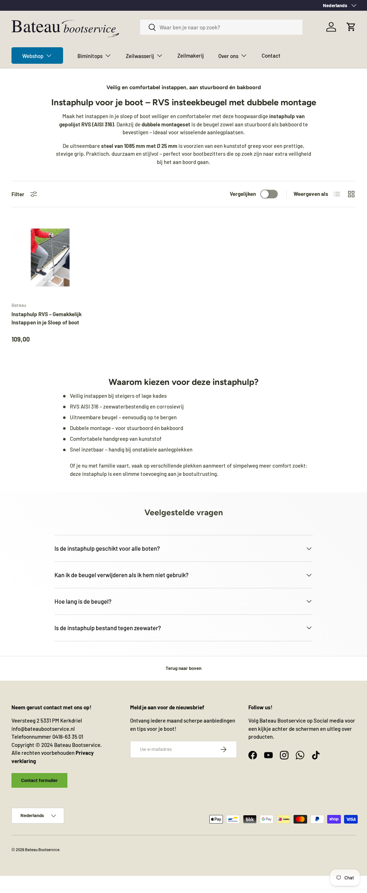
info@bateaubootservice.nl (43, 728)
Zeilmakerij (190, 55)
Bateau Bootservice (42, 849)
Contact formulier (39, 780)
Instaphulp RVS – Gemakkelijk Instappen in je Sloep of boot (46, 318)
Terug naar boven (183, 668)
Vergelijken (243, 193)
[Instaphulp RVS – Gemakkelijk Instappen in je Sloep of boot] (50, 257)
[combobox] (221, 27)
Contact (271, 55)
